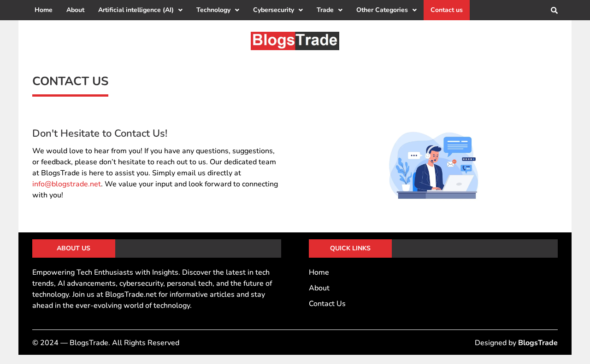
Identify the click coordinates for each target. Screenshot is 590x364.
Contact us (447, 10)
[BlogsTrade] (295, 41)
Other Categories (382, 10)
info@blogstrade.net (66, 184)
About (75, 10)
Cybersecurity (273, 10)
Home (44, 10)
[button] (140, 10)
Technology (213, 10)
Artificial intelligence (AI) (136, 10)
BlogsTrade (538, 343)
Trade (325, 10)
